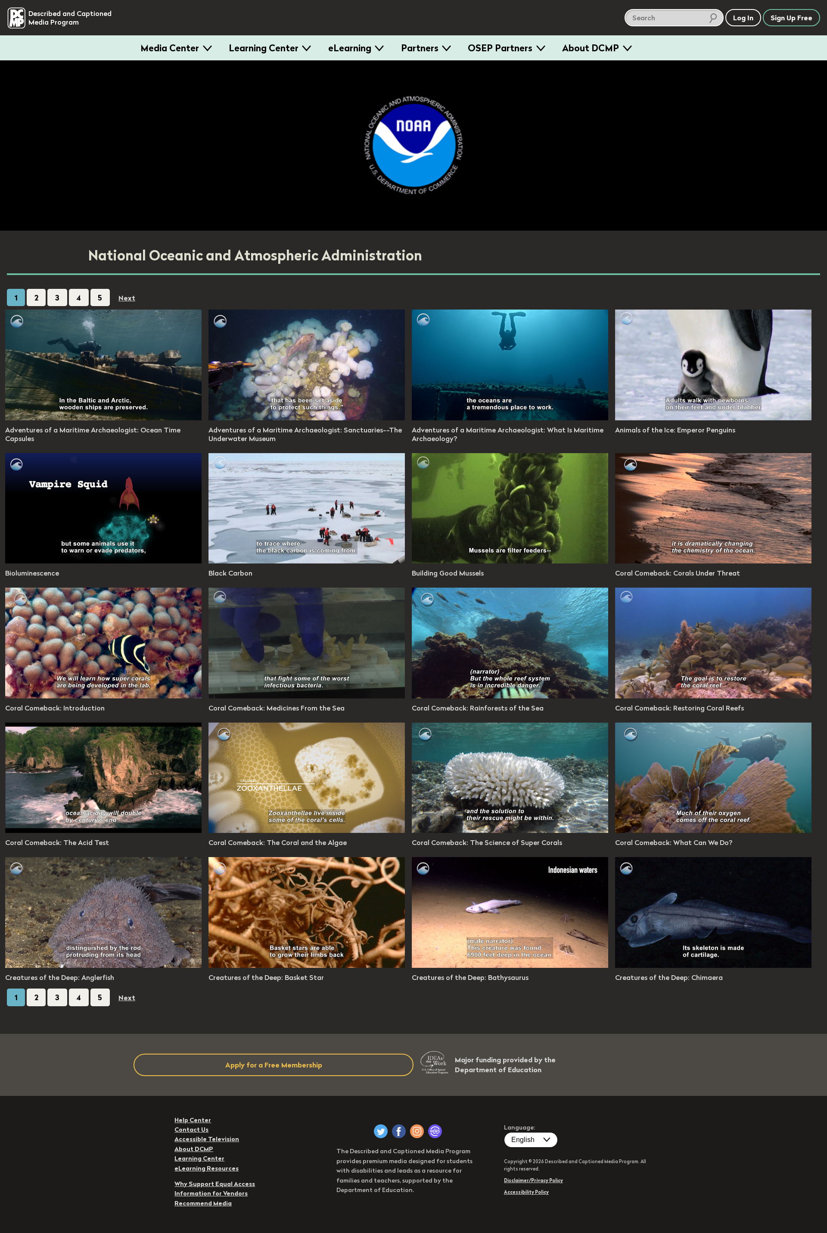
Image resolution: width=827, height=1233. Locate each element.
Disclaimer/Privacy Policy (533, 1180)
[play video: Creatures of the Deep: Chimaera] (713, 965)
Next (126, 298)
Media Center (169, 47)
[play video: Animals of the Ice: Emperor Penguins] (713, 417)
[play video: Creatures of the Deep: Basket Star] (306, 965)
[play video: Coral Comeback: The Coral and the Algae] (306, 830)
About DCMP (590, 47)
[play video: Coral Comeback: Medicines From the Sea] (306, 696)
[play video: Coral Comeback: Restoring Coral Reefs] (713, 696)
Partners (419, 47)
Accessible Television (206, 1139)
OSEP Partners (500, 47)
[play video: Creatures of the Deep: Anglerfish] (103, 965)
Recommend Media (203, 1203)
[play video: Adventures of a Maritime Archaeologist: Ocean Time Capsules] (103, 417)
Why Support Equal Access (214, 1184)
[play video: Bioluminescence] (103, 561)
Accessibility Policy (526, 1192)
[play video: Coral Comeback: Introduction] (103, 696)
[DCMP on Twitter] (381, 1131)
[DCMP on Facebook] (399, 1131)
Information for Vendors (211, 1193)
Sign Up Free (791, 17)
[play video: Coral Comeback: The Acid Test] (103, 830)
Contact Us (191, 1129)
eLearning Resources (206, 1168)
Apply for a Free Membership (273, 1065)
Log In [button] (743, 17)
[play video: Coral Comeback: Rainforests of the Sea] (510, 696)
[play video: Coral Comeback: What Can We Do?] (713, 830)
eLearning (349, 47)
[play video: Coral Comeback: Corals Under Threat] (713, 561)
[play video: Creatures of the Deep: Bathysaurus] (510, 965)
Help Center (192, 1120)
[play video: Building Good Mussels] (510, 561)
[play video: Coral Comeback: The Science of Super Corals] (510, 830)
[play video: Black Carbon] (306, 561)
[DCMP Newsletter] (435, 1131)
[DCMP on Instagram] (417, 1131)
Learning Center (263, 47)
